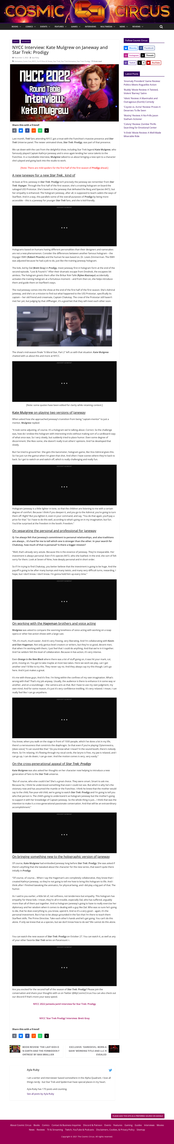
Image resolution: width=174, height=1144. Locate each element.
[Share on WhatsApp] (40, 130)
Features (59, 26)
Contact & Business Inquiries (66, 1125)
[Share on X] (46, 130)
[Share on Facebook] (27, 130)
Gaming (129, 1125)
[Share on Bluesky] (21, 130)
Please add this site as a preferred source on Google (138, 1116)
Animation (18, 61)
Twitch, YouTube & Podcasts (79, 1129)
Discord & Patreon (92, 1125)
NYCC (34, 61)
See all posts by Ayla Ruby (40, 1093)
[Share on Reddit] (34, 130)
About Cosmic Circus (20, 1125)
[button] (19, 26)
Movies (160, 1125)
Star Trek (56, 61)
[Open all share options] (14, 130)
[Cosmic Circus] (87, 1)
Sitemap (141, 1129)
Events (43, 26)
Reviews (136, 26)
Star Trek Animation (68, 61)
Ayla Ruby (35, 57)
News (122, 26)
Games (74, 26)
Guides (138, 1125)
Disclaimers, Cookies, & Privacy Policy (115, 1129)
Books (15, 26)
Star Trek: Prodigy (83, 61)
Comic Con (27, 61)
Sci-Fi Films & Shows (44, 61)
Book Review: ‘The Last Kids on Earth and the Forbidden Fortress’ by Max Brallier (40, 1050)
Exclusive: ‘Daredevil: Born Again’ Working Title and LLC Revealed (88, 1050)
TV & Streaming (55, 1129)
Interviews (90, 26)
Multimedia (106, 26)
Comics (29, 26)
